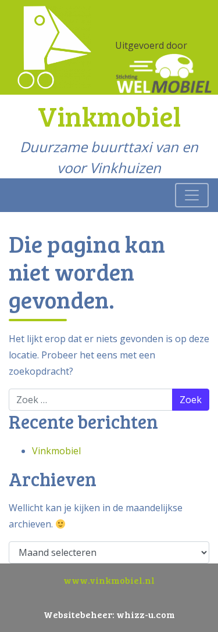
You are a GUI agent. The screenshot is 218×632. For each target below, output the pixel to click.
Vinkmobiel (56, 450)
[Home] (54, 46)
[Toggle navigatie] (192, 195)
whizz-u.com (145, 614)
